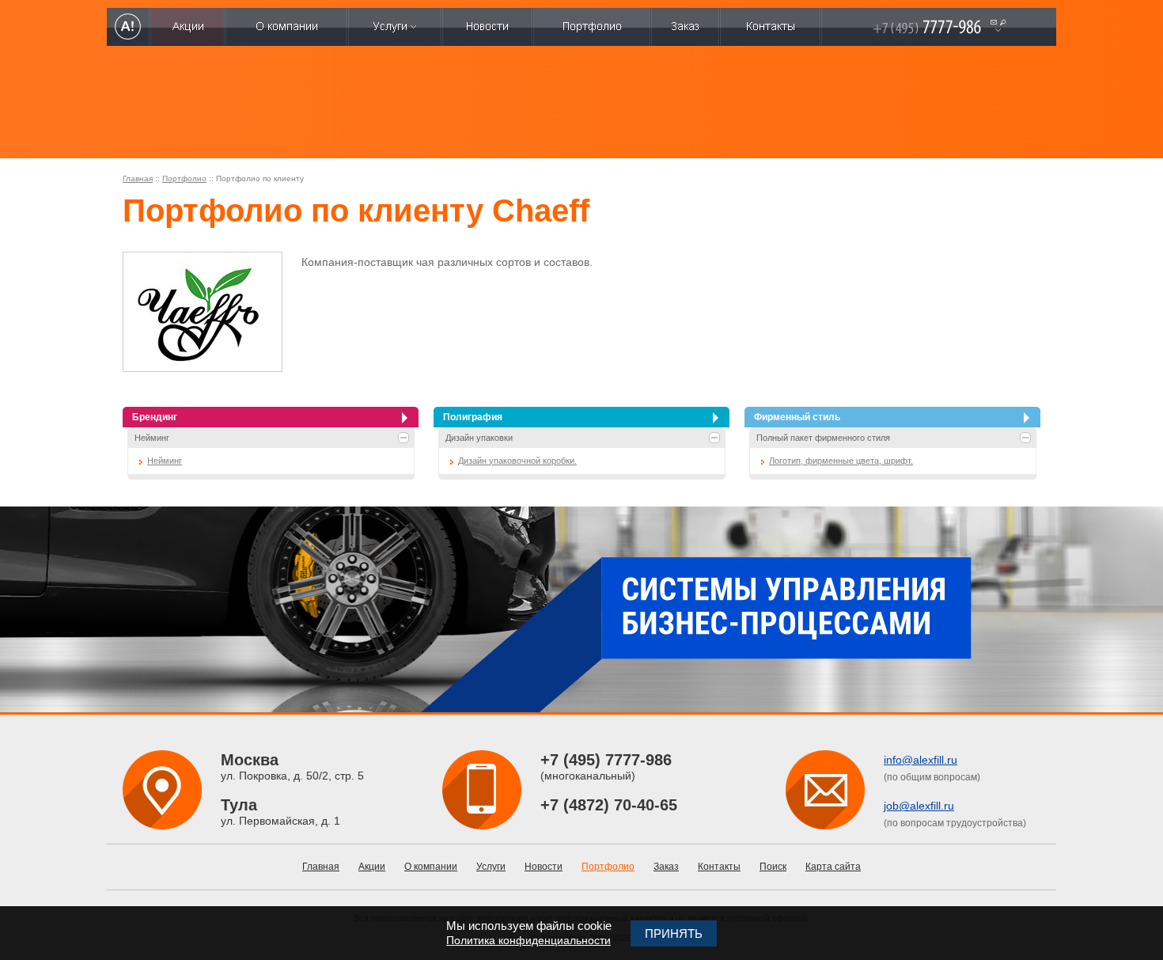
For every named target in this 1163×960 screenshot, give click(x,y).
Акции (371, 866)
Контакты (719, 866)
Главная (138, 178)
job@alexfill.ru (919, 805)
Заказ (666, 866)
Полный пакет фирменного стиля (823, 437)
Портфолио (184, 178)
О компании (430, 866)
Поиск (773, 866)
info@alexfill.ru (920, 759)
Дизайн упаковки (479, 437)
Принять (674, 933)
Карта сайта (833, 866)
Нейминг (151, 437)
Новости (544, 866)
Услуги (491, 866)
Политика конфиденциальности (528, 940)
